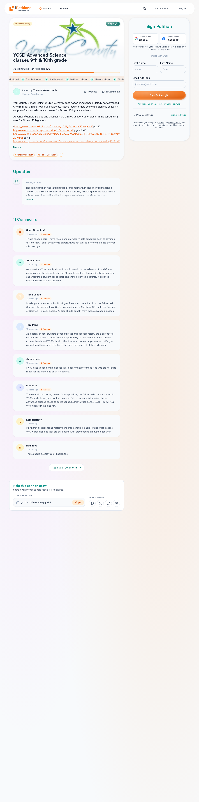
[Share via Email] (116, 503)
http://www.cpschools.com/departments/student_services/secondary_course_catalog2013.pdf (66, 141)
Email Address (141, 78)
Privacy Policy (174, 123)
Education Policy (22, 24)
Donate (47, 8)
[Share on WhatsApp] (108, 503)
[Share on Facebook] (92, 503)
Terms (161, 123)
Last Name (166, 63)
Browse (64, 8)
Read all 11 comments (66, 467)
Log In (182, 8)
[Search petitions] (144, 8)
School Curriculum (24, 155)
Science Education (47, 155)
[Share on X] (100, 503)
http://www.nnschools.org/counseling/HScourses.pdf (43, 130)
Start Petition (161, 8)
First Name (139, 63)
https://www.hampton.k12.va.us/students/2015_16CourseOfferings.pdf (53, 126)
